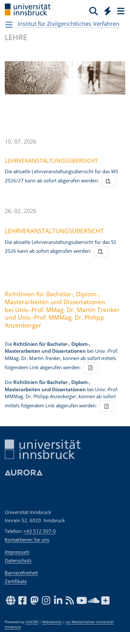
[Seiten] (120, 11)
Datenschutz (18, 560)
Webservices (52, 622)
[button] (108, 181)
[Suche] (93, 11)
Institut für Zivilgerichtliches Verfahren (68, 23)
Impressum (17, 552)
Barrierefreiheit (21, 573)
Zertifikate (16, 581)
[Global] (105, 10)
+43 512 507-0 (39, 531)
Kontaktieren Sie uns (27, 539)
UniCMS (31, 622)
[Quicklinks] (108, 11)
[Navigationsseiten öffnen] (9, 24)
